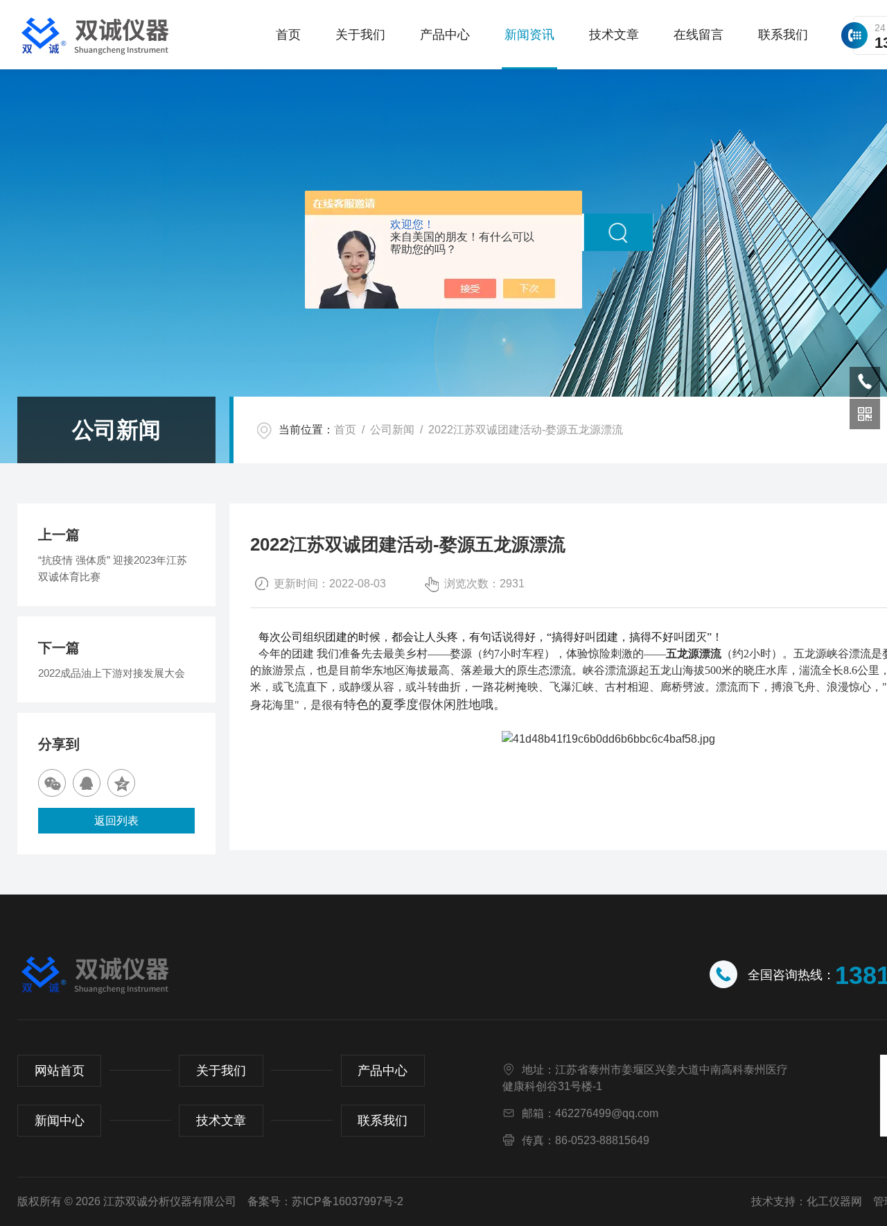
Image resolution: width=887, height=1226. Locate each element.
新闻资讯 (529, 35)
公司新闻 (392, 429)
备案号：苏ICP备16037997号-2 (325, 1201)
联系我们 (783, 35)
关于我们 (360, 35)
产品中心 (445, 35)
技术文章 (614, 35)
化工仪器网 (834, 1201)
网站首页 (60, 1071)
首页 (288, 35)
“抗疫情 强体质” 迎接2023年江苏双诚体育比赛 (112, 568)
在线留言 (698, 35)
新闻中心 (60, 1121)
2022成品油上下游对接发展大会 (111, 673)
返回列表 (116, 821)
